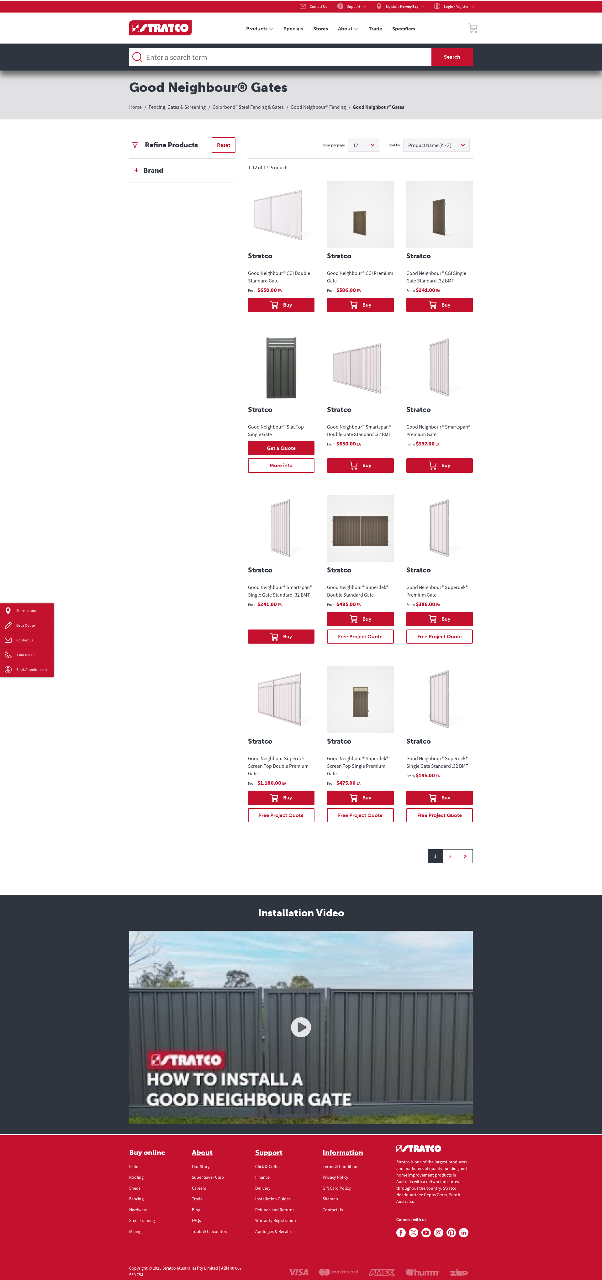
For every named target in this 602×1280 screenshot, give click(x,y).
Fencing (136, 1199)
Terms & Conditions (341, 1166)
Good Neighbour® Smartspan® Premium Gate (438, 430)
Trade (197, 1199)
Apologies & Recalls (273, 1231)
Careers (199, 1188)
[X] (413, 1233)
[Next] (465, 856)
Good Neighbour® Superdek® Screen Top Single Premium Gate (357, 766)
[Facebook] (401, 1233)
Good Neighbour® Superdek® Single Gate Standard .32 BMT (437, 762)
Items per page (333, 145)
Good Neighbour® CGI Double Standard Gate (279, 277)
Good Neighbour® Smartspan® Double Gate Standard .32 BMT (359, 430)
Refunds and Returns (274, 1210)
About (202, 1152)
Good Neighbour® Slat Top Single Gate (276, 430)
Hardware (138, 1210)
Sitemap (330, 1199)
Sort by (394, 145)
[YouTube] (426, 1233)
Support (269, 1152)
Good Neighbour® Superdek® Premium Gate (437, 591)
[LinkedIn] (463, 1233)
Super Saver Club (208, 1177)
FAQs (196, 1220)
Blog (196, 1210)
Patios (134, 1166)
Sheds (134, 1188)
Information (343, 1152)
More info (281, 465)
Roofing (136, 1177)
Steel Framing (142, 1220)
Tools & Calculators (210, 1231)
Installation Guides (273, 1199)
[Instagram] (438, 1233)
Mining (135, 1231)
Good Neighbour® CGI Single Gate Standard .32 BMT (436, 277)
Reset (223, 145)
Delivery (263, 1188)
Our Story (201, 1166)
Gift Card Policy (337, 1188)
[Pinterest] (451, 1233)
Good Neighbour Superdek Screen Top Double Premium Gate (278, 766)
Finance (262, 1177)
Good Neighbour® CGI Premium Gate (360, 277)
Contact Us (333, 1210)
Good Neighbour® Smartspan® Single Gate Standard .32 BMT (280, 591)
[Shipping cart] (473, 29)
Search (452, 57)
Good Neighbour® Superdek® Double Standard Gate (357, 591)
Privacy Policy (335, 1177)
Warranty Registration (275, 1220)
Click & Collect (268, 1166)
